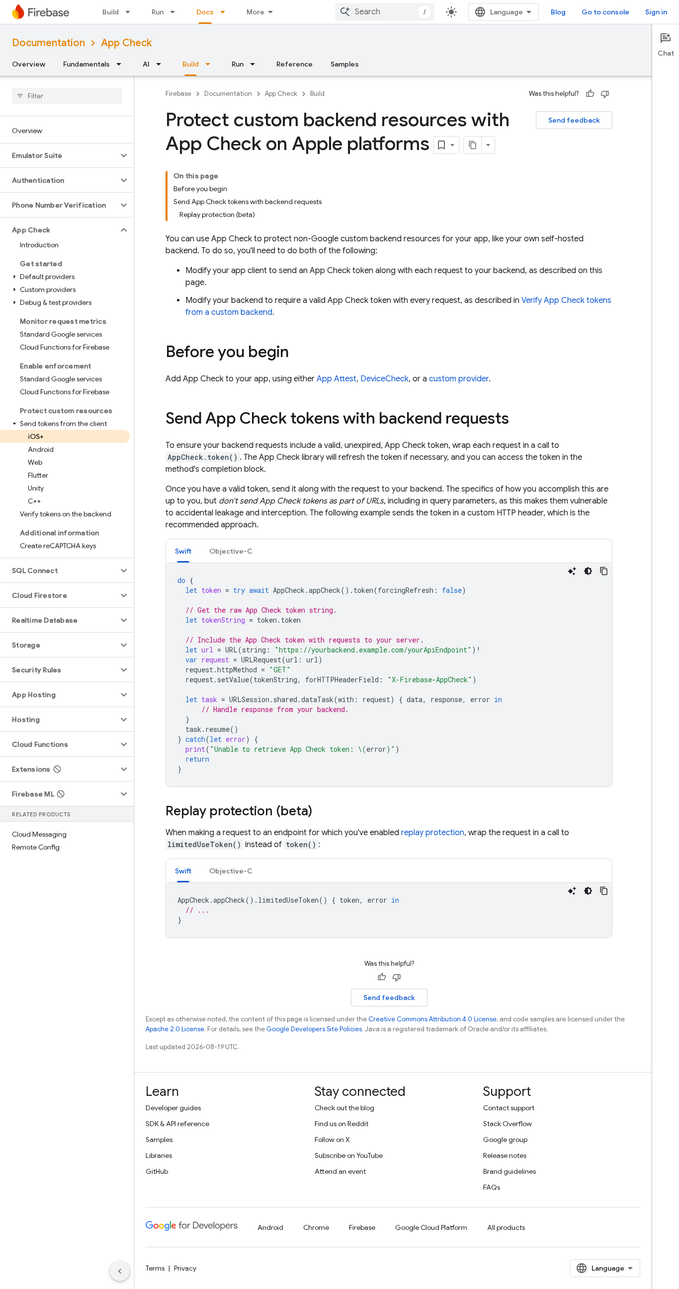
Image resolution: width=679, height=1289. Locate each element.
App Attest (336, 379)
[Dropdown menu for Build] (131, 12)
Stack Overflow (507, 1123)
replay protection (432, 833)
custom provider (459, 379)
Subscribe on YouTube (349, 1155)
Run (158, 11)
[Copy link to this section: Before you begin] (299, 353)
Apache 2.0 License (175, 1029)
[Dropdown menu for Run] (175, 12)
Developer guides (173, 1107)
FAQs (491, 1187)
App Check (126, 43)
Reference (294, 64)
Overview (28, 64)
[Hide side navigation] (120, 1271)
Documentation (48, 43)
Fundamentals (86, 64)
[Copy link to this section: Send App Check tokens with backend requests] (519, 420)
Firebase (178, 93)
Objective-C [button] (231, 551)
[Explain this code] (572, 571)
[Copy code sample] (604, 571)
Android (270, 1227)
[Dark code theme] (588, 571)
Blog (558, 11)
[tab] (183, 551)
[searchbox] (67, 96)
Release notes (504, 1155)
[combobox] (384, 12)
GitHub (157, 1171)
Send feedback (574, 120)
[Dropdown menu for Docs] (226, 12)
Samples (345, 64)
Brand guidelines (509, 1171)
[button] (59, 155)
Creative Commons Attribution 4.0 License (432, 1019)
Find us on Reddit (341, 1123)
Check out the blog (344, 1107)
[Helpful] (590, 93)
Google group (505, 1139)
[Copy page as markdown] (473, 145)
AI (146, 64)
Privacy (185, 1268)
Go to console (605, 11)
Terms (155, 1268)
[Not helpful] (604, 93)
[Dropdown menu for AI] (161, 64)
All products (506, 1227)
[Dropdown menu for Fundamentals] (122, 64)
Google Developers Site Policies (314, 1029)
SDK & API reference (177, 1123)
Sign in (656, 11)
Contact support (508, 1107)
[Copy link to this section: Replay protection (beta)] (322, 812)
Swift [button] (183, 551)
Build (110, 11)
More (255, 11)
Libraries (159, 1155)
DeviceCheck (384, 379)
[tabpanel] (389, 675)
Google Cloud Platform (431, 1227)
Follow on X (332, 1139)
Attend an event (340, 1171)
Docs (205, 11)
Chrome (316, 1227)
